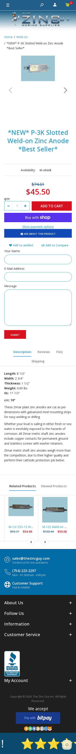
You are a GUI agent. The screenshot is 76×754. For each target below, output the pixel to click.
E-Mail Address (14, 269)
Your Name (12, 251)
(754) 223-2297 (24, 570)
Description (22, 352)
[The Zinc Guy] (38, 20)
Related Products (22, 486)
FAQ (59, 352)
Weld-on (22, 37)
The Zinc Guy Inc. (43, 696)
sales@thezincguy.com (31, 558)
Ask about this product (40, 233)
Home (8, 37)
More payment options (38, 227)
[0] (67, 5)
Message (10, 286)
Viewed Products (54, 486)
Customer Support (27, 583)
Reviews (44, 352)
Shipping (38, 361)
